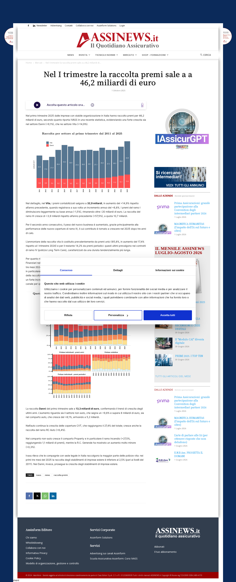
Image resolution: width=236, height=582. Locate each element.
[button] (204, 54)
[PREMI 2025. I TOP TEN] (163, 360)
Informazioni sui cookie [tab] (169, 270)
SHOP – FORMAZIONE (154, 54)
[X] (37, 495)
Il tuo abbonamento (165, 551)
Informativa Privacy (36, 553)
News (70, 54)
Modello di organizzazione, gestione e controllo (52, 563)
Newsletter (42, 25)
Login (122, 25)
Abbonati (159, 546)
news (47, 475)
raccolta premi (61, 475)
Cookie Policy (33, 558)
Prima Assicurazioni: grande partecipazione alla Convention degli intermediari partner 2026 (192, 208)
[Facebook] (28, 25)
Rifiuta (68, 315)
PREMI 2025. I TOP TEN (189, 356)
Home (29, 62)
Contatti (69, 25)
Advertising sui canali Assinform (107, 553)
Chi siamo (31, 537)
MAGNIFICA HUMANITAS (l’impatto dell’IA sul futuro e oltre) (192, 227)
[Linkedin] (34, 25)
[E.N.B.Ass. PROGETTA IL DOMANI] (163, 457)
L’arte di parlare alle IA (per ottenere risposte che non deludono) (191, 438)
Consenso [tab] (66, 270)
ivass (38, 475)
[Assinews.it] (118, 39)
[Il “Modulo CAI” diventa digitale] (163, 344)
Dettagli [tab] (118, 270)
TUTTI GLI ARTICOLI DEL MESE (173, 376)
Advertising (56, 25)
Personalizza (116, 315)
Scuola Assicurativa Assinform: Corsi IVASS (114, 558)
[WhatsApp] (45, 495)
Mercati (38, 62)
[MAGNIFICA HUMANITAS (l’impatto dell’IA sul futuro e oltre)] (163, 228)
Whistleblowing (34, 542)
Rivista (83, 54)
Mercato (128, 54)
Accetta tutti (167, 315)
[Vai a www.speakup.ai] (142, 105)
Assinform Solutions (106, 25)
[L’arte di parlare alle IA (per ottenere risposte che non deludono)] (163, 439)
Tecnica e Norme (105, 54)
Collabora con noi (84, 25)
